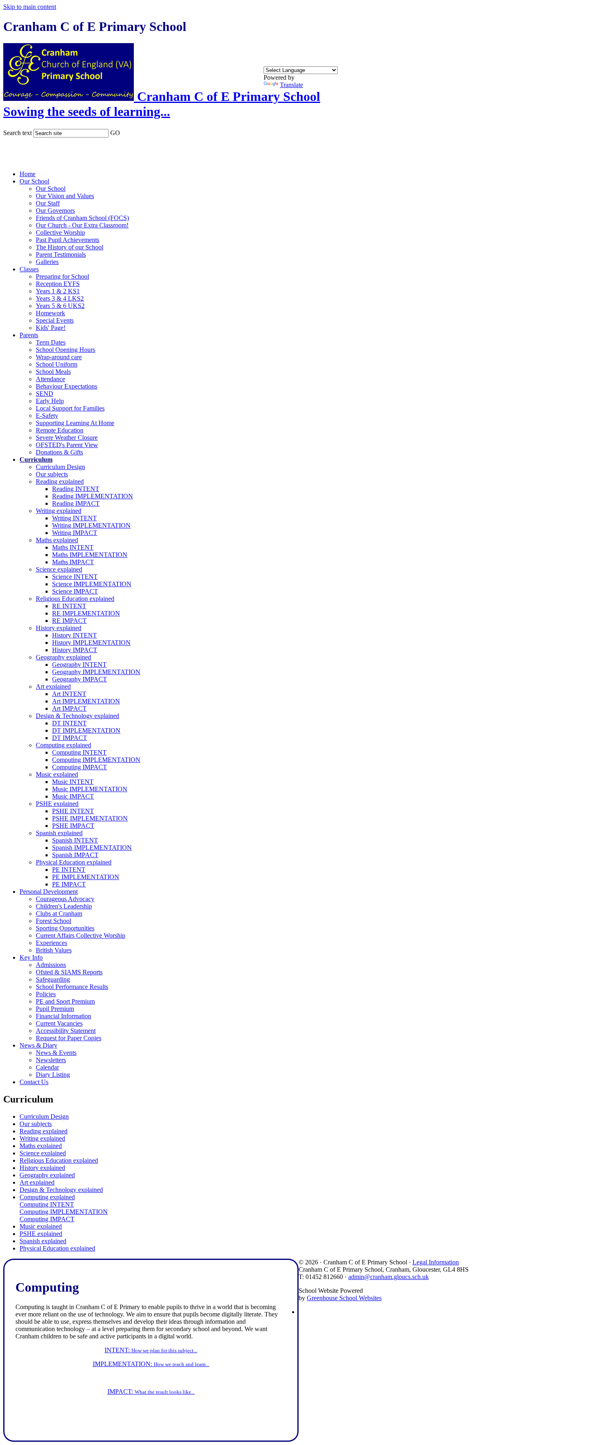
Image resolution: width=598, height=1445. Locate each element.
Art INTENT (69, 693)
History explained (58, 627)
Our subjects (52, 474)
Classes (29, 269)
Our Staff (48, 203)
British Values (54, 950)
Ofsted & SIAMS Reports (69, 972)
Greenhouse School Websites (344, 1297)
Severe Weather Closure (67, 437)
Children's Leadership (64, 906)
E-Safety (47, 415)
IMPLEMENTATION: (151, 1363)
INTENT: (151, 1350)
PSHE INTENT (73, 811)
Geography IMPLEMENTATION (96, 671)
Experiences (51, 942)
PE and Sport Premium (65, 1001)
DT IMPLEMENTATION (86, 730)
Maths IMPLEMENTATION (89, 554)
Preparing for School (62, 276)
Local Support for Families (70, 408)
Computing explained (63, 745)
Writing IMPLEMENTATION (91, 525)
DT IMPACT (69, 737)
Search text (17, 132)
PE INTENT (68, 869)
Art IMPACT (69, 708)
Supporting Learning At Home (75, 422)
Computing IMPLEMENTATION (96, 759)
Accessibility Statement (66, 1030)
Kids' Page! (50, 327)
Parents (29, 335)
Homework (50, 313)
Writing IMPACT (74, 532)
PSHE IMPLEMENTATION (90, 818)
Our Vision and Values (65, 195)
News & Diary (38, 1045)
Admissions (51, 964)
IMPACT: (151, 1391)
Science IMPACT (75, 591)
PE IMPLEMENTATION (85, 876)
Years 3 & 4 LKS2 (60, 298)
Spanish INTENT (75, 840)
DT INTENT (69, 723)
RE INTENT (69, 605)
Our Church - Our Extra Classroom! (82, 225)
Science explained (59, 569)
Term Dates (50, 342)
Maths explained (57, 540)
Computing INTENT (79, 752)
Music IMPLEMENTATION (89, 789)
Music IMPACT (73, 796)
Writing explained (58, 510)
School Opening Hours (65, 349)
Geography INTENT (79, 664)
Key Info (31, 957)
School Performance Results (72, 986)
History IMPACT (74, 649)
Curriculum (36, 459)
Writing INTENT (74, 518)
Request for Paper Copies (68, 1038)
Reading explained (60, 481)
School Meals (53, 371)
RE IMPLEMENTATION (86, 613)
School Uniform (56, 364)
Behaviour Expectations (66, 386)
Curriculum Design (60, 466)
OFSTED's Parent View (67, 444)
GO (115, 132)
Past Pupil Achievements (67, 239)
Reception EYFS (58, 283)
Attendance (50, 378)
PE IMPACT (69, 884)
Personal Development (49, 891)
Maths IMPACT (73, 562)
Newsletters (51, 1059)
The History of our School (69, 247)
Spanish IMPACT (75, 854)
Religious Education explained (75, 598)
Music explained (57, 774)
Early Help (50, 400)
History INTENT (74, 635)
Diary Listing (53, 1074)
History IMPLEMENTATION (91, 642)
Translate (291, 84)
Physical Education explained (73, 862)
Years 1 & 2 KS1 (58, 291)
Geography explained (63, 657)
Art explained (53, 686)
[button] (125, 131)
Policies (46, 994)
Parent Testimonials (61, 254)
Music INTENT (73, 781)
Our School (34, 181)
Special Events (55, 320)
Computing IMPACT (79, 767)
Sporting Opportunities (65, 928)
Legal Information (435, 1262)
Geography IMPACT (79, 679)
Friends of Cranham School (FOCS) (82, 217)
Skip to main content (29, 6)
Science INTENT (75, 576)
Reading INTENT (75, 488)
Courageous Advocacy (65, 898)
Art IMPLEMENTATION (86, 701)
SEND (44, 393)
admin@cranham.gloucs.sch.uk (388, 1276)
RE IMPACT (69, 620)
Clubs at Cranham (59, 913)
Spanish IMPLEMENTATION (92, 847)
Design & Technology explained (77, 715)
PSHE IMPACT (73, 825)
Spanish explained (59, 832)
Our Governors (55, 210)
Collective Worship (60, 232)
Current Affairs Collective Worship (80, 935)
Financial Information (63, 1016)
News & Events (56, 1052)
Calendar (47, 1067)
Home (27, 173)
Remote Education (59, 430)
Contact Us (34, 1081)
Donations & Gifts (59, 452)
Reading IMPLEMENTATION (92, 496)
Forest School (53, 920)
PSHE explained (57, 803)
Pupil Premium (55, 1008)
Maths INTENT (73, 547)
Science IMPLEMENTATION (91, 584)
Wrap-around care (59, 357)
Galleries (47, 261)
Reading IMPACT (76, 503)
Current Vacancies (59, 1023)
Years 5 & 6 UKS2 (60, 305)
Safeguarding (53, 979)
